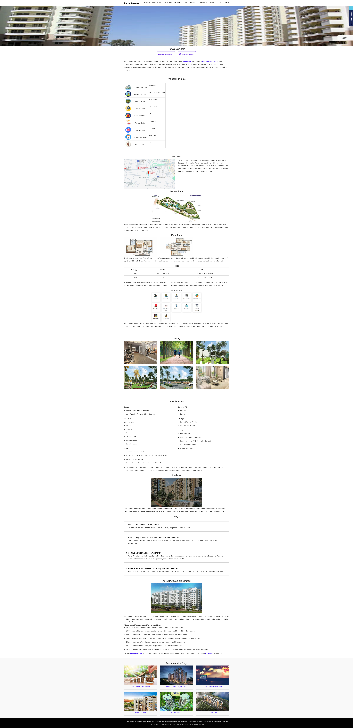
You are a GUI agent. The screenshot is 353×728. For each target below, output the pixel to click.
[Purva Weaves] (140, 701)
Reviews (212, 2)
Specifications (202, 2)
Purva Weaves (140, 713)
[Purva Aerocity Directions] (212, 675)
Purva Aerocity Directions (212, 686)
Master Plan (168, 2)
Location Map (156, 2)
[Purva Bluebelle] (176, 701)
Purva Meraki (212, 713)
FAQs (219, 2)
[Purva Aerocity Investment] (140, 675)
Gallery (192, 2)
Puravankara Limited (210, 61)
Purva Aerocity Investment (140, 686)
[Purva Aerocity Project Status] (176, 675)
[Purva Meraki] (212, 701)
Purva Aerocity (136, 653)
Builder (226, 2)
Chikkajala (209, 653)
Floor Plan (177, 2)
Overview (147, 2)
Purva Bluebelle (176, 713)
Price (186, 2)
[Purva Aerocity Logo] (132, 3)
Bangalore (187, 61)
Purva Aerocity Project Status (176, 686)
